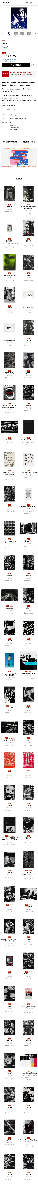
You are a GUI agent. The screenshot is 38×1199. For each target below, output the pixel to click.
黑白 (21, 119)
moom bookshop (6, 2)
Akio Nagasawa (15, 115)
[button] (35, 34)
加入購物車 (17, 65)
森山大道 (5, 47)
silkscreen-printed (12, 109)
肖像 (24, 119)
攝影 (11, 119)
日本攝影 (17, 119)
